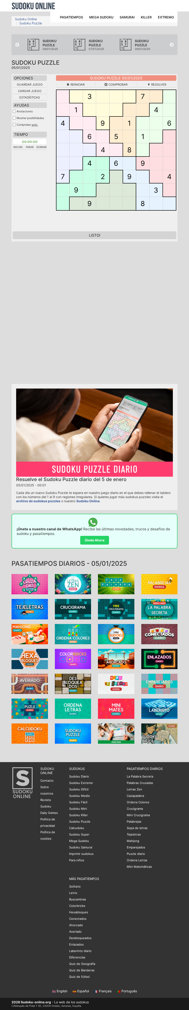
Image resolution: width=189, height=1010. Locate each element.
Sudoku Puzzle (30, 23)
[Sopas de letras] (116, 683)
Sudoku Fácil (78, 802)
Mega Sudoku (79, 841)
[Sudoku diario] (116, 733)
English (62, 991)
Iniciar (17, 147)
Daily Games (49, 813)
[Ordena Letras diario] (73, 708)
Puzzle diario (136, 854)
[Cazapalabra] (116, 584)
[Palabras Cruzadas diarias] (30, 584)
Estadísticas (29, 97)
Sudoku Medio (79, 796)
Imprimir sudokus (81, 854)
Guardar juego (30, 84)
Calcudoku (76, 828)
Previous (17, 45)
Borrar (41, 147)
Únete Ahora (94, 540)
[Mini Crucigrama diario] (116, 609)
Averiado (75, 931)
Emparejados (136, 847)
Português (129, 991)
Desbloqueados (80, 938)
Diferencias (77, 957)
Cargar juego (29, 91)
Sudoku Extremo (81, 783)
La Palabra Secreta (140, 776)
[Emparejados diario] (159, 683)
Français (105, 991)
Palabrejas (134, 821)
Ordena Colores (138, 802)
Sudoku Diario (79, 776)
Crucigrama (135, 808)
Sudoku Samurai (80, 847)
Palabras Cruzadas (140, 783)
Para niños (76, 860)
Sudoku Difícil (79, 789)
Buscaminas (77, 899)
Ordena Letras (137, 860)
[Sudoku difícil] (159, 733)
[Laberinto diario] (159, 708)
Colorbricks (77, 906)
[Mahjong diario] (30, 634)
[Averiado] (30, 683)
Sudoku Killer (78, 815)
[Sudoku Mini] (116, 634)
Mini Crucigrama (138, 815)
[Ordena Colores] (73, 634)
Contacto (46, 780)
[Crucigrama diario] (73, 609)
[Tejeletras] (30, 609)
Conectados (77, 918)
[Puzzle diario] (30, 708)
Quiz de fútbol (79, 976)
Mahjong (133, 841)
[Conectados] (159, 634)
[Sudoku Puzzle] (73, 733)
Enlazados (76, 944)
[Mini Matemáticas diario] (116, 708)
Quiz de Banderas (81, 970)
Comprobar (117, 84)
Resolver (158, 84)
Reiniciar (77, 84)
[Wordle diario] (159, 609)
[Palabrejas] (159, 584)
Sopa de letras (137, 828)
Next (171, 45)
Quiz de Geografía (82, 964)
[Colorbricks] (73, 659)
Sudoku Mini (78, 808)
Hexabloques (78, 912)
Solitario (75, 886)
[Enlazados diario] (159, 659)
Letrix (73, 893)
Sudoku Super (79, 834)
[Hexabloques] (30, 659)
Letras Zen (134, 789)
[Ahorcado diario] (116, 659)
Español (83, 991)
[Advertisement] (53, 310)
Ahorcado (76, 925)
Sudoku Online (33, 6)
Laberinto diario (80, 951)
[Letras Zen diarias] (73, 584)
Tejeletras (134, 834)
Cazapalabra (135, 796)
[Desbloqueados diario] (73, 683)
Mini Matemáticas (139, 866)
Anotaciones (25, 111)
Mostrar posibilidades (30, 118)
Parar (30, 147)
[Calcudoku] (30, 733)
